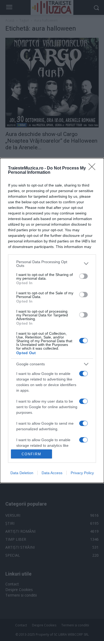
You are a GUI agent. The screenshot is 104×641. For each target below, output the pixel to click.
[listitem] (52, 263)
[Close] (94, 168)
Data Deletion (21, 473)
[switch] (83, 276)
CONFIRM (31, 454)
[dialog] (52, 320)
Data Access (52, 473)
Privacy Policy (82, 473)
